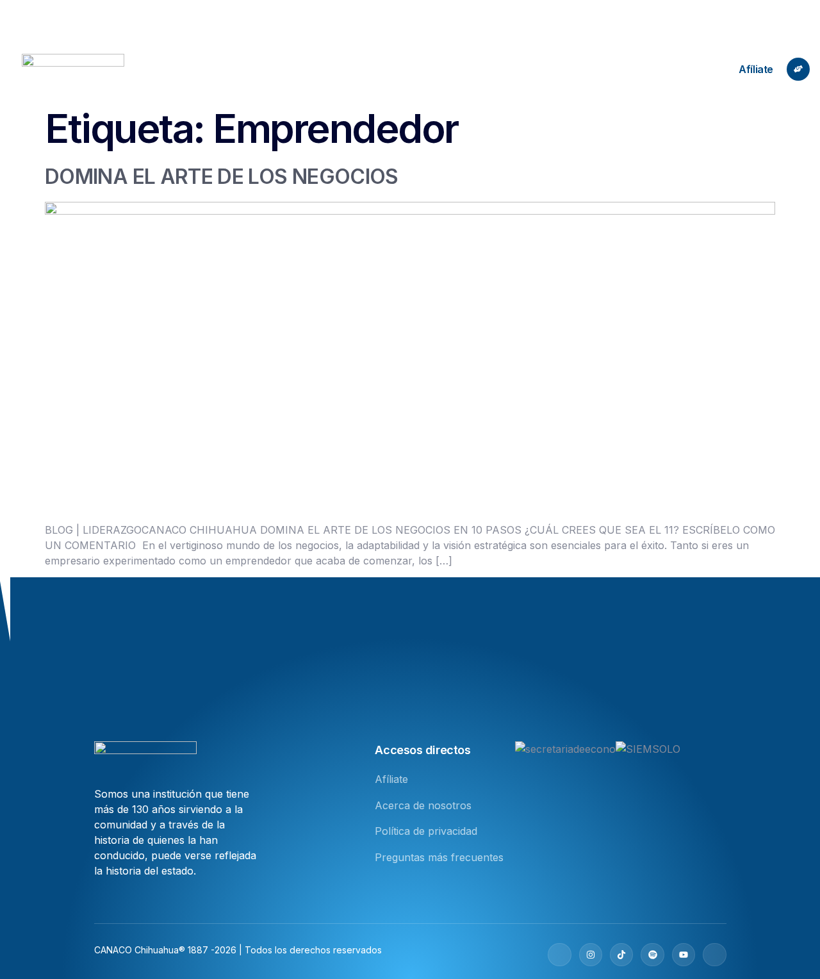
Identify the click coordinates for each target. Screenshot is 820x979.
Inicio (272, 69)
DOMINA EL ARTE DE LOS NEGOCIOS (221, 176)
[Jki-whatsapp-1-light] (714, 954)
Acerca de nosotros (353, 69)
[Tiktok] (621, 954)
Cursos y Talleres (555, 69)
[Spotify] (652, 954)
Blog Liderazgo (457, 69)
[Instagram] (590, 954)
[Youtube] (683, 954)
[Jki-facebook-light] (559, 954)
